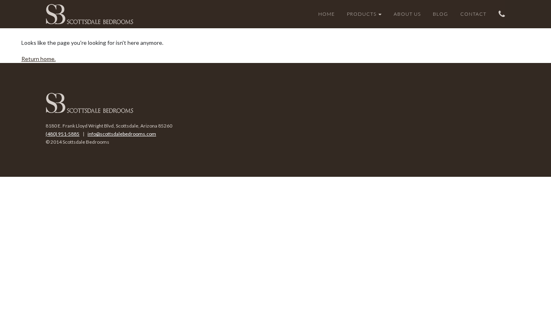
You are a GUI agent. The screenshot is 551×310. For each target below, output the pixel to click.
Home (326, 14)
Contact (473, 14)
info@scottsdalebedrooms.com (122, 134)
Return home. (38, 58)
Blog (440, 14)
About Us (407, 14)
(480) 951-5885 (62, 134)
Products (362, 14)
